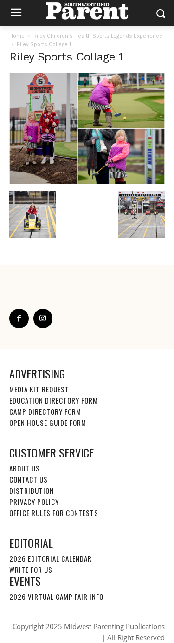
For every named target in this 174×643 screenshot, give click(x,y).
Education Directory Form (53, 400)
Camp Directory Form (45, 411)
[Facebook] (19, 318)
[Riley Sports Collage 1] (87, 182)
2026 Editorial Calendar (50, 558)
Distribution (31, 490)
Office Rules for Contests (53, 513)
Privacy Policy (34, 502)
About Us (24, 468)
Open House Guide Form (47, 423)
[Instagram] (43, 318)
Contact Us (28, 479)
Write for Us (30, 569)
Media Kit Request (39, 389)
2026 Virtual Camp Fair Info (56, 596)
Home (17, 36)
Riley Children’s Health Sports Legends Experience (97, 36)
